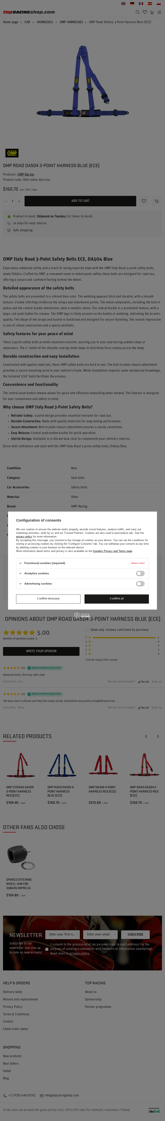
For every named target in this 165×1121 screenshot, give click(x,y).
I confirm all (117, 598)
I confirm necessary (48, 598)
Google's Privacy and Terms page (112, 551)
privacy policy (24, 536)
